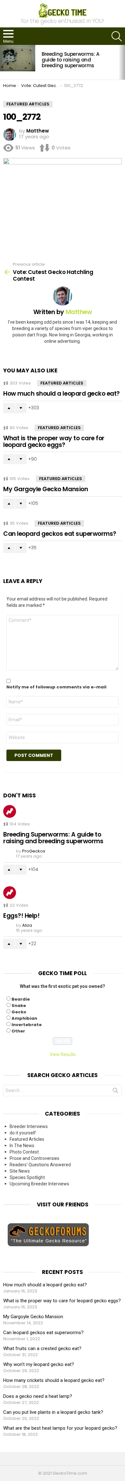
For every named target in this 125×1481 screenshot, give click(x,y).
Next (122, 62)
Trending (9, 811)
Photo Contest (24, 1151)
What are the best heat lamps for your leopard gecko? (60, 1428)
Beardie (21, 999)
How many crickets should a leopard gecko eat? (53, 1380)
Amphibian (24, 1018)
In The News (22, 1145)
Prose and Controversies (34, 1158)
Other (18, 1031)
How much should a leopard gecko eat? (61, 393)
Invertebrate (27, 1025)
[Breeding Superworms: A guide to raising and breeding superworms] (17, 58)
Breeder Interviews (29, 1126)
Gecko (19, 1012)
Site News (20, 1171)
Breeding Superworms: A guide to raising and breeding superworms (70, 60)
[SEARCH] (117, 36)
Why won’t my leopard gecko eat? (38, 1364)
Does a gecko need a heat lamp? (37, 1396)
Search (115, 1092)
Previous (3, 62)
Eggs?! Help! (21, 915)
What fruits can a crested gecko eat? (42, 1348)
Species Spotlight (27, 1177)
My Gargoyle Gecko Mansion (45, 489)
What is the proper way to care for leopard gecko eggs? (53, 441)
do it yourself (23, 1132)
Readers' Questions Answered (40, 1164)
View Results (63, 1054)
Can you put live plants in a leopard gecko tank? (53, 1412)
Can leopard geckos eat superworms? (59, 533)
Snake (19, 1006)
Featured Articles (61, 383)
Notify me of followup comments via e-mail (56, 687)
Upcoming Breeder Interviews (39, 1183)
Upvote (9, 408)
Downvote (21, 408)
